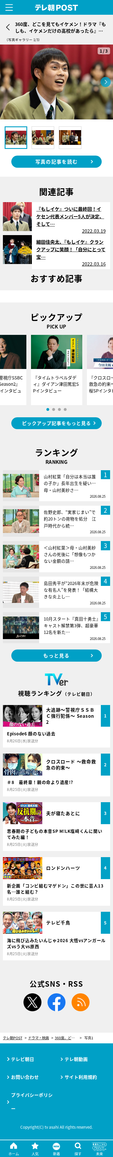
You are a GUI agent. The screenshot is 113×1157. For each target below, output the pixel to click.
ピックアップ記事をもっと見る (56, 423)
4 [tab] (65, 409)
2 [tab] (53, 409)
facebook (56, 1002)
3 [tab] (59, 409)
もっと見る (56, 655)
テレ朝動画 (76, 1059)
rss (81, 1002)
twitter (32, 1002)
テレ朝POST (56, 7)
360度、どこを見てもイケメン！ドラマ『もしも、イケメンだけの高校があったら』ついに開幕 (68, 1038)
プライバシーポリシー (32, 1102)
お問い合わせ (25, 1077)
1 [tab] (47, 409)
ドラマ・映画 (38, 1038)
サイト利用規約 (81, 1077)
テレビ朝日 (22, 1059)
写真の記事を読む (56, 161)
